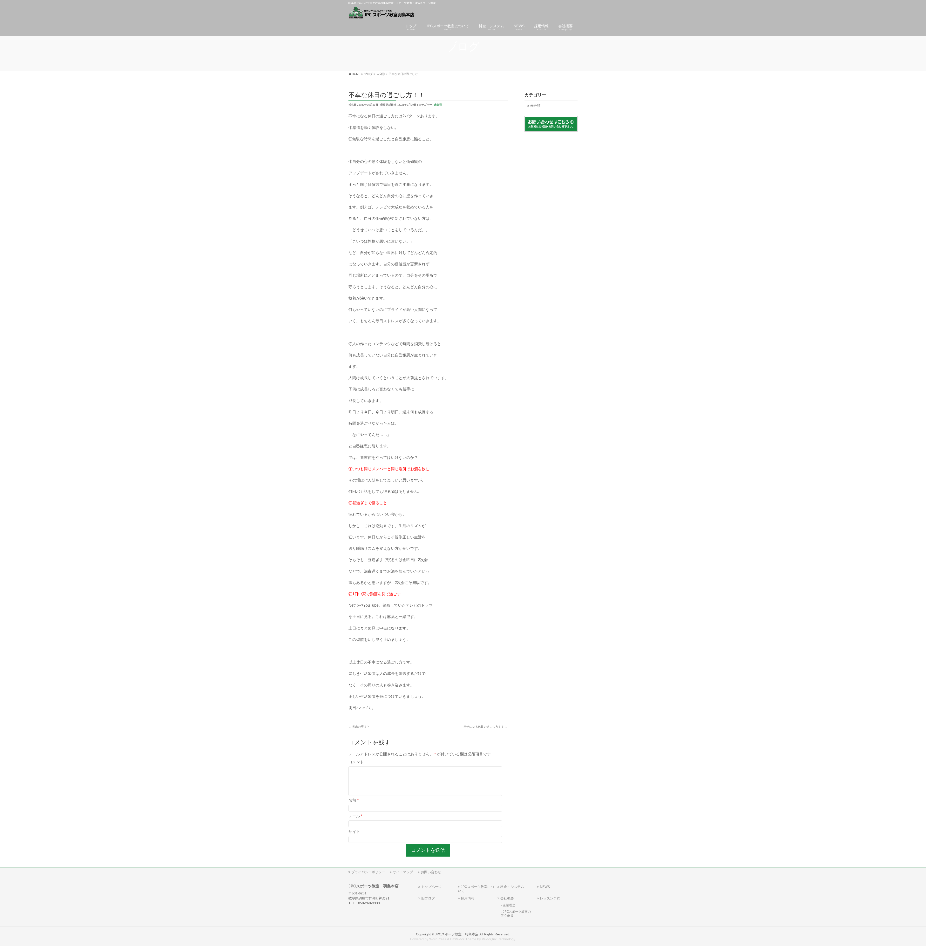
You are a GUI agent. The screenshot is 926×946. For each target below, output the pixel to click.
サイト (354, 832)
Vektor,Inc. (490, 939)
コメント (356, 762)
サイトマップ (403, 872)
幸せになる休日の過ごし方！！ (485, 726)
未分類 (438, 104)
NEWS (545, 887)
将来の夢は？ (358, 726)
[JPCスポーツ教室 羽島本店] (381, 13)
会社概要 (507, 898)
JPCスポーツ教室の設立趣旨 (516, 914)
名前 (353, 800)
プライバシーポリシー (368, 872)
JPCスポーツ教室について (476, 889)
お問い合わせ (431, 872)
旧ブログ (428, 898)
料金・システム (512, 887)
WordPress (437, 939)
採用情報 (467, 898)
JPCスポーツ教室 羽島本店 (456, 934)
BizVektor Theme (463, 939)
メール (355, 816)
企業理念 (509, 905)
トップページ (431, 887)
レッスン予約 (550, 898)
